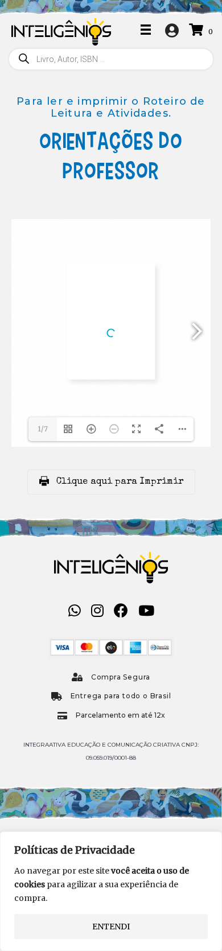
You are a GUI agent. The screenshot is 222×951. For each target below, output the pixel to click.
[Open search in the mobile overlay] (111, 59)
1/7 (43, 429)
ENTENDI (111, 926)
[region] (111, 891)
